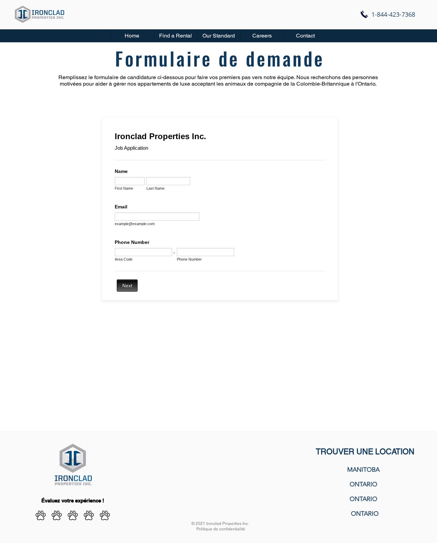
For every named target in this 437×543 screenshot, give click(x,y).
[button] (175, 35)
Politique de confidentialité (220, 529)
